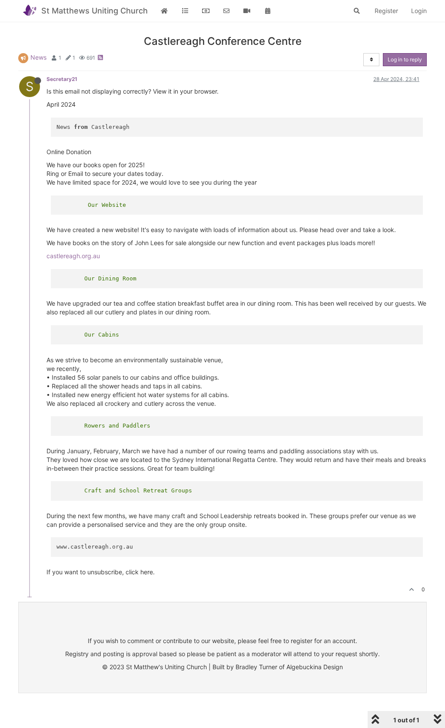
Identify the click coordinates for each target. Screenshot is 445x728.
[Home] (164, 11)
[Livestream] (247, 11)
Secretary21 (61, 79)
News (38, 57)
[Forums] (185, 11)
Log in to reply (405, 59)
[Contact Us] (226, 11)
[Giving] (206, 11)
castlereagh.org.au (73, 256)
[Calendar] (267, 11)
